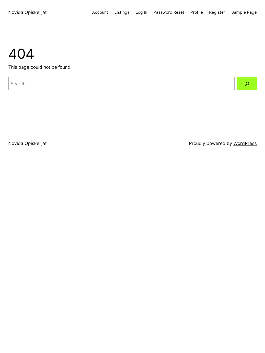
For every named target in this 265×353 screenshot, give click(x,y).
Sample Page (244, 12)
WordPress (245, 143)
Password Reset (168, 12)
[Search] (247, 83)
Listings (121, 12)
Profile (196, 12)
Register (217, 12)
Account (100, 12)
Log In (141, 12)
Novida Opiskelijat (27, 12)
